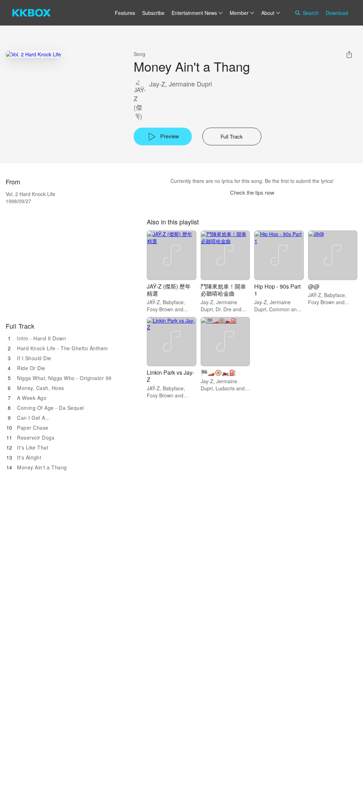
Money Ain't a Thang (42, 467)
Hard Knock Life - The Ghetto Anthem (62, 348)
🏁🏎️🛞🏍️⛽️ (218, 372)
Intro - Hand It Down (41, 338)
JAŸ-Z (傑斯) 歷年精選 (169, 289)
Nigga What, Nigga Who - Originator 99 (64, 377)
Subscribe (153, 12)
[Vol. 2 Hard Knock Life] (33, 54)
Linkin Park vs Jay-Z (170, 376)
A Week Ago (31, 397)
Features (125, 12)
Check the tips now (252, 192)
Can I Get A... (33, 417)
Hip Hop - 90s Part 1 (277, 289)
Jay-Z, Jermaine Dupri (180, 83)
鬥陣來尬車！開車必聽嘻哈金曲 (223, 289)
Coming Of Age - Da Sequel (50, 407)
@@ (313, 286)
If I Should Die (34, 358)
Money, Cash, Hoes (40, 387)
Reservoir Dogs (35, 437)
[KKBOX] (31, 13)
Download (337, 12)
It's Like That (32, 447)
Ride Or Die (31, 368)
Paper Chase (33, 427)
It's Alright (29, 457)
